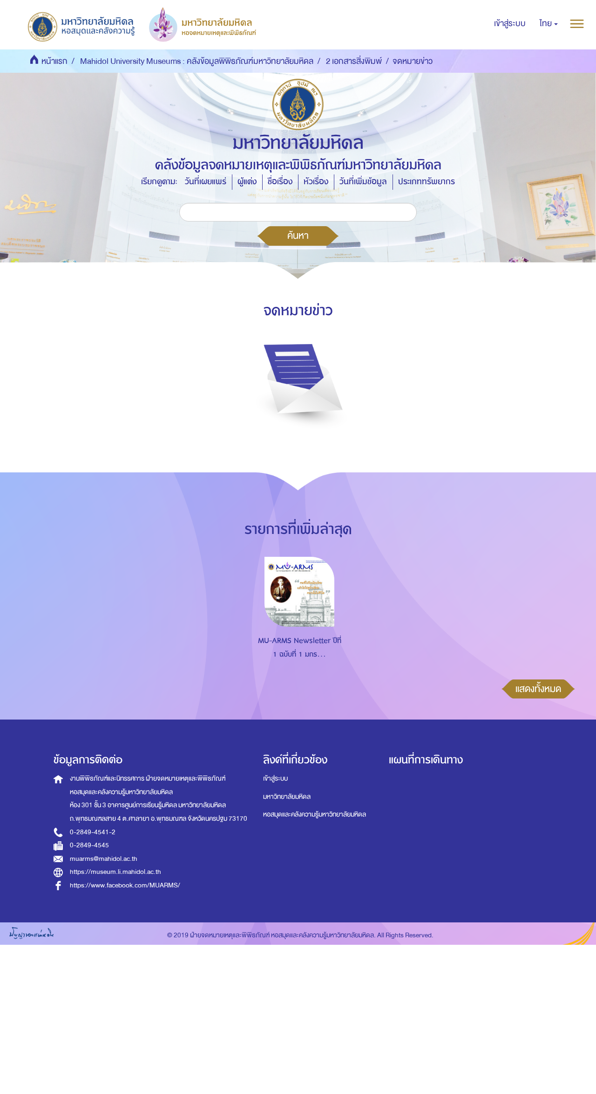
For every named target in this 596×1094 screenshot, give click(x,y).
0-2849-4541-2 (92, 832)
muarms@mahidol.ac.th (103, 859)
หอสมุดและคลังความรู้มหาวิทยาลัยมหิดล (314, 814)
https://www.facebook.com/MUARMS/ (125, 885)
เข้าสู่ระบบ (275, 778)
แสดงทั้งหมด (538, 688)
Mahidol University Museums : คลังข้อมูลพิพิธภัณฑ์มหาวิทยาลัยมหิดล (196, 61)
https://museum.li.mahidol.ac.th (115, 872)
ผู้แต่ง (247, 181)
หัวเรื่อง (316, 181)
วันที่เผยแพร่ (205, 181)
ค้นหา (298, 235)
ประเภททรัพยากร (426, 181)
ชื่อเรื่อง (280, 181)
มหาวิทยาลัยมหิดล (287, 797)
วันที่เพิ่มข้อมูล (363, 181)
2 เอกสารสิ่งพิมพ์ (354, 61)
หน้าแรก (54, 61)
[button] (549, 23)
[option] (297, 621)
